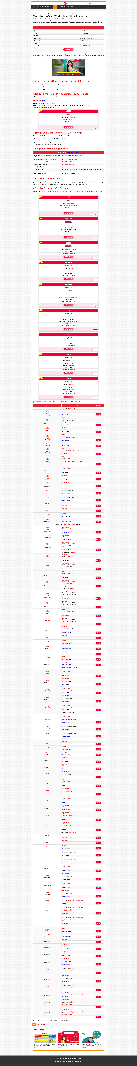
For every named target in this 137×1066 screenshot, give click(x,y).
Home (35, 13)
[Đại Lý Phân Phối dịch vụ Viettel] (68, 3)
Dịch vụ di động (41, 13)
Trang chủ (34, 6)
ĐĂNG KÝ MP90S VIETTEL (73, 152)
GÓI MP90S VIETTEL (86, 27)
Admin (36, 18)
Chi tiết (95, 128)
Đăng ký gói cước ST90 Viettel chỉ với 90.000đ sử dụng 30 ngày (91, 1045)
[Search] (94, 4)
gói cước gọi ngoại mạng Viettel (61, 401)
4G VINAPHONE (69, 6)
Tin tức (55, 6)
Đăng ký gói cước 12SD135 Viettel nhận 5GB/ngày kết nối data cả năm (44, 1045)
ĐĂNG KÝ (68, 49)
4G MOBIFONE (61, 6)
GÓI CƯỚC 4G (48, 6)
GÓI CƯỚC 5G (40, 6)
